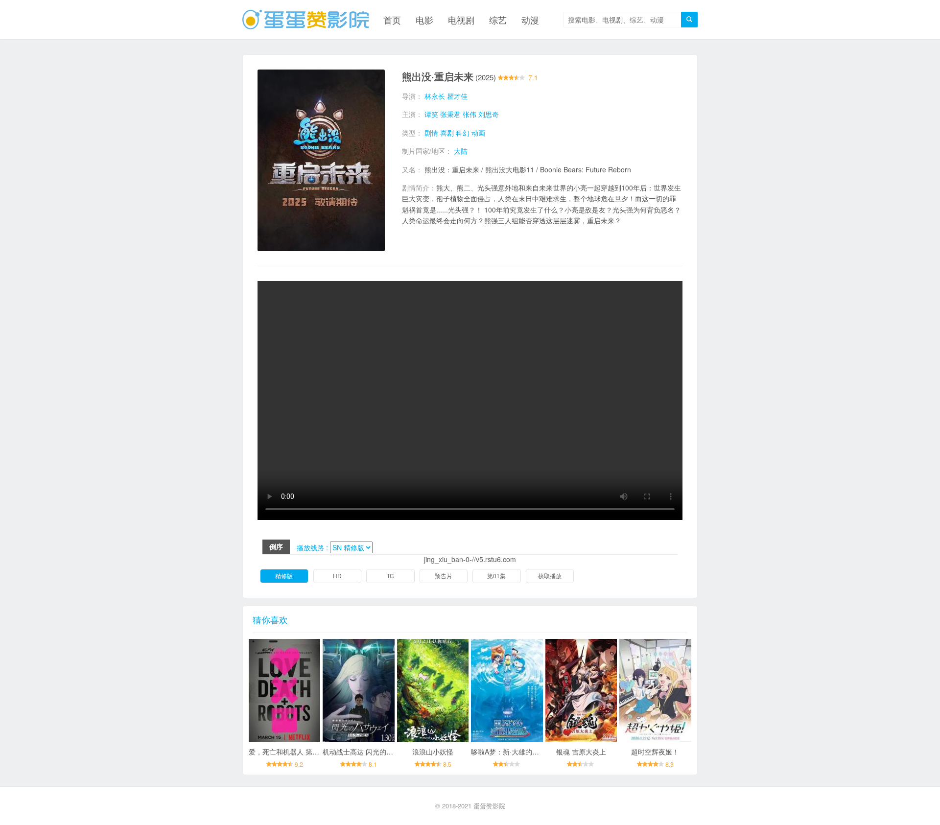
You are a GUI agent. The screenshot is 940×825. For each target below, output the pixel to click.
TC (390, 575)
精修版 (284, 575)
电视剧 (461, 19)
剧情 (431, 133)
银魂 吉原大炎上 (581, 751)
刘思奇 (488, 114)
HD (337, 575)
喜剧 (447, 133)
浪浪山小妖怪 (432, 751)
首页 (392, 19)
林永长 (434, 96)
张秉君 (450, 114)
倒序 (276, 546)
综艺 (498, 19)
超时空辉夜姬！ (655, 751)
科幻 (463, 133)
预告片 (443, 575)
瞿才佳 (457, 96)
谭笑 (431, 114)
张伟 (469, 114)
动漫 (530, 19)
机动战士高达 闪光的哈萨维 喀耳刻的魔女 (386, 751)
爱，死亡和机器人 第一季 (287, 751)
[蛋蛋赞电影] (305, 19)
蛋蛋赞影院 (489, 805)
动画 (478, 133)
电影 (424, 19)
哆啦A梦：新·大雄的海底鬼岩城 (518, 751)
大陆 (461, 151)
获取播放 (550, 575)
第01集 (496, 575)
